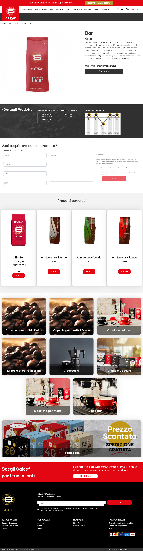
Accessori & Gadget (91, 9)
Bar (30, 23)
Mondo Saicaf (27, 9)
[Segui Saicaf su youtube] (8, 510)
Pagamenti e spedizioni (118, 526)
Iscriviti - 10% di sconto (99, 3)
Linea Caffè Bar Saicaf (20, 23)
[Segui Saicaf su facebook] (5, 510)
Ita (133, 9)
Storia (39, 526)
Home (4, 23)
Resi (111, 528)
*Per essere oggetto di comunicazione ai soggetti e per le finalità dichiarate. (117, 168)
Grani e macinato (56, 9)
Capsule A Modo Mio (10, 526)
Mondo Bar (106, 9)
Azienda (40, 523)
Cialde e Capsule (41, 9)
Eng (137, 9)
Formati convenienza (74, 9)
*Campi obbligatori (100, 154)
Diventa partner (79, 526)
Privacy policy (113, 549)
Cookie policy (123, 549)
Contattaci (104, 71)
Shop (9, 23)
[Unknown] (6, 183)
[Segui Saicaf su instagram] (11, 510)
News (39, 528)
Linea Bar (76, 523)
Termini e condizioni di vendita (121, 523)
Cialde (4, 528)
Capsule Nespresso (9, 523)
